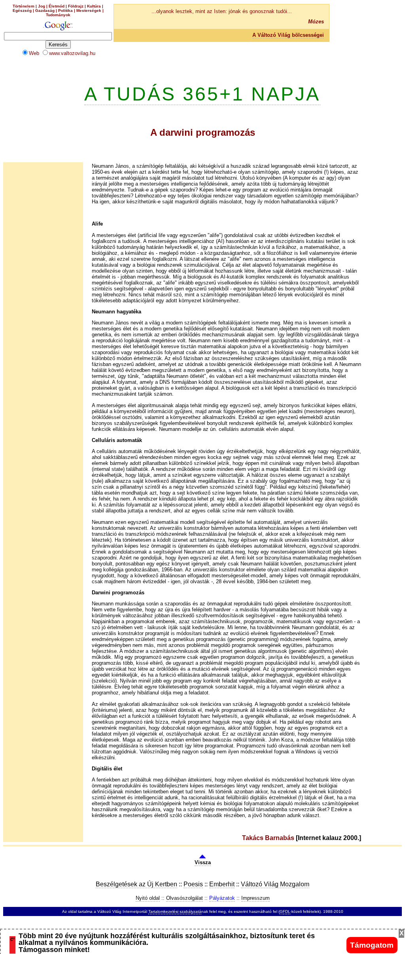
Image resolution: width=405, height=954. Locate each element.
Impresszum (255, 898)
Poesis (193, 884)
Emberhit (222, 884)
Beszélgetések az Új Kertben (136, 884)
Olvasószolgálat (184, 898)
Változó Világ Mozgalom (275, 884)
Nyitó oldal (148, 898)
